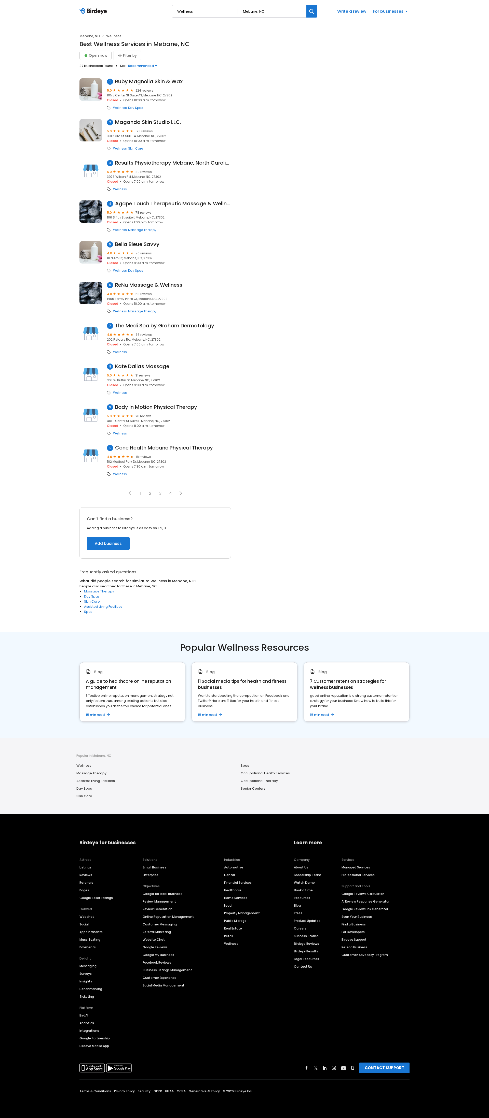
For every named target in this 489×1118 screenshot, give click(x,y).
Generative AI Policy (204, 1091)
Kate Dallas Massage (142, 366)
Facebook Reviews (157, 962)
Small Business (154, 867)
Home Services (235, 898)
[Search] (311, 11)
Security (144, 1091)
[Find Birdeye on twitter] (316, 1068)
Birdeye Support (354, 939)
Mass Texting (89, 939)
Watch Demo (304, 882)
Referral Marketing (157, 932)
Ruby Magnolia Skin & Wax (149, 81)
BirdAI (83, 1015)
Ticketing (86, 996)
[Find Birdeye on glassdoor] (352, 1068)
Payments (87, 947)
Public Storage (235, 921)
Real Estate (233, 928)
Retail (228, 936)
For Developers (353, 932)
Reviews (85, 875)
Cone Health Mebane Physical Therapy (164, 448)
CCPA (181, 1091)
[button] (181, 493)
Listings (85, 867)
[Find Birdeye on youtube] (343, 1068)
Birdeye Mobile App (94, 1046)
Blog (297, 905)
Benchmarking (90, 989)
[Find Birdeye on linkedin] (325, 1068)
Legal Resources (306, 959)
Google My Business (158, 955)
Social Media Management (163, 985)
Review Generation (157, 909)
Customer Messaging (160, 924)
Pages (84, 890)
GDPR (158, 1091)
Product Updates (307, 921)
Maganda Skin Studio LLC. (148, 122)
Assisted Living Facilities (103, 606)
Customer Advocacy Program (365, 955)
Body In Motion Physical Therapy (156, 407)
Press (298, 913)
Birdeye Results (306, 951)
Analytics (86, 1023)
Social (84, 924)
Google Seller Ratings (96, 898)
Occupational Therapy (259, 780)
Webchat (86, 916)
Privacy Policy (124, 1091)
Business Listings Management (167, 970)
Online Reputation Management (168, 916)
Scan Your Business (357, 916)
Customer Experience (159, 978)
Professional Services (358, 875)
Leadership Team (307, 875)
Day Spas (135, 108)
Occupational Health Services (265, 773)
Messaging (88, 966)
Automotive (233, 867)
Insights (85, 981)
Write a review (351, 11)
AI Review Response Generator (365, 901)
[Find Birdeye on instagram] (334, 1068)
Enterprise (150, 875)
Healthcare (232, 890)
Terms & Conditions (95, 1091)
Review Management (159, 901)
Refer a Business (355, 947)
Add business (108, 543)
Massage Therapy (142, 230)
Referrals (86, 882)
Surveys (85, 973)
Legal (228, 905)
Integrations (89, 1030)
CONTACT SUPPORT (384, 1067)
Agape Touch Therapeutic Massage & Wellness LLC (173, 203)
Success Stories (306, 936)
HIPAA (169, 1091)
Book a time (303, 890)
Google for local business (162, 894)
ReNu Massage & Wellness (148, 285)
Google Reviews (155, 947)
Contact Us (303, 966)
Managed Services (356, 867)
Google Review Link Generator (365, 909)
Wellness (120, 108)
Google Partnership (94, 1038)
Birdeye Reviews (306, 943)
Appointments (91, 932)
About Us (301, 867)
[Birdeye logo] (94, 11)
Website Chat (154, 939)
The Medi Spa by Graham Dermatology (164, 326)
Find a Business (354, 924)
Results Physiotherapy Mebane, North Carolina (173, 163)
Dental (229, 875)
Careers (300, 928)
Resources (302, 898)
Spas (88, 611)
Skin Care (135, 149)
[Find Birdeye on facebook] (307, 1068)
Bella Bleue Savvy (137, 244)
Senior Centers (253, 788)
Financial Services (238, 882)
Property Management (242, 913)
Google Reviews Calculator (363, 894)
